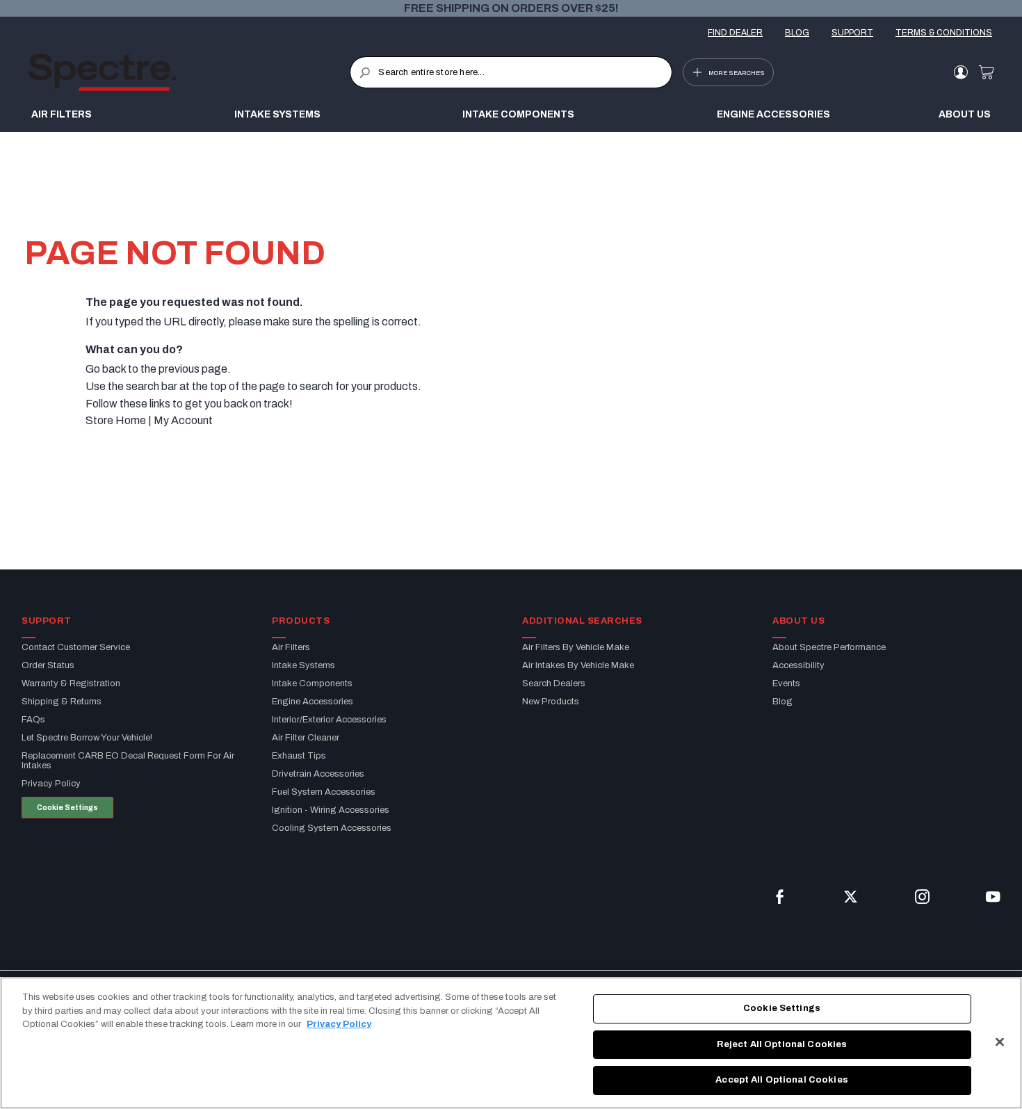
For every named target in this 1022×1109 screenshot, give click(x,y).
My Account (183, 420)
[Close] (999, 1042)
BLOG (797, 33)
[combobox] (511, 72)
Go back (106, 369)
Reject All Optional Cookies (782, 1044)
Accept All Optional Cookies (781, 1080)
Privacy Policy (339, 1024)
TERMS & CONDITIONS (943, 33)
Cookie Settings (67, 807)
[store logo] (189, 72)
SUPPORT (852, 33)
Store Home (116, 420)
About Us (965, 114)
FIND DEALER (735, 33)
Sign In (960, 72)
